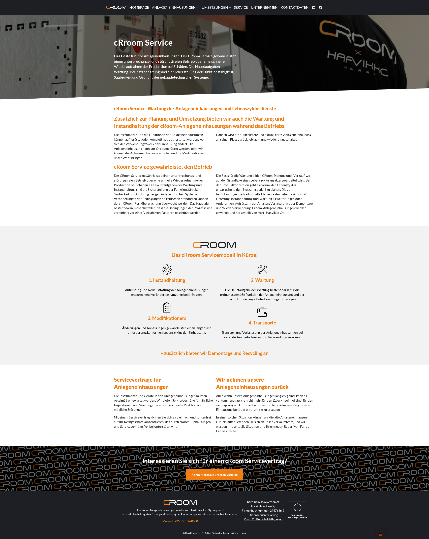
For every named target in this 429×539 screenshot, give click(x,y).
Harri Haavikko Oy (271, 213)
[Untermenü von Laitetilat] (198, 7)
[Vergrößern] (232, 246)
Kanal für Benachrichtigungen (263, 519)
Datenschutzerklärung (263, 515)
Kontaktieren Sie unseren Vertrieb (215, 474)
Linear (243, 533)
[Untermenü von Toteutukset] (230, 7)
